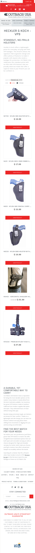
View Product (17, 127)
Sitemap (30, 481)
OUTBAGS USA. (20, 504)
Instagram (19, 9)
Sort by (7, 80)
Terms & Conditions (20, 481)
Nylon (12, 475)
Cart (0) (28, 1)
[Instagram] (19, 487)
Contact (31, 475)
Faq (17, 478)
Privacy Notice (7, 481)
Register (11, 5)
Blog (17, 475)
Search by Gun (17, 469)
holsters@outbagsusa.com (20, 501)
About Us (23, 475)
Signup (8, 496)
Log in (28, 5)
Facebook (11, 9)
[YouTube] (22, 487)
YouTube (24, 9)
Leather (4, 475)
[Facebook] (12, 487)
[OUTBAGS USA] (18, 14)
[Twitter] (15, 487)
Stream (21, 83)
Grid (13, 83)
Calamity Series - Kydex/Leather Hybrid (17, 472)
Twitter (15, 9)
